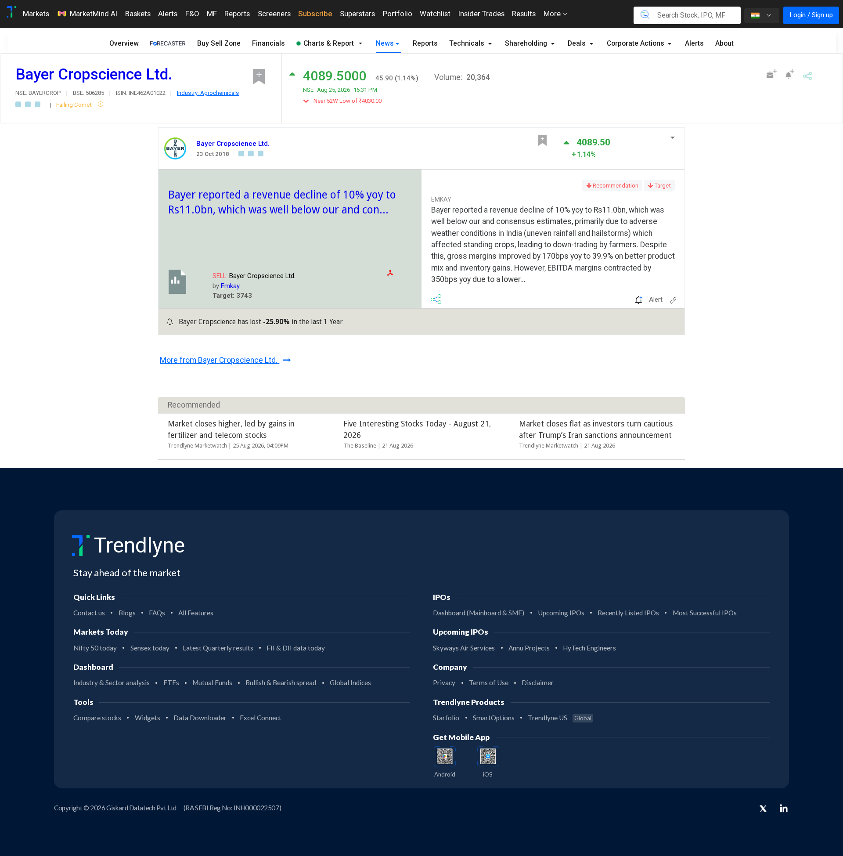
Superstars (357, 13)
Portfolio (397, 13)
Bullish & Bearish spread (280, 682)
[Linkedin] (783, 808)
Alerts (167, 13)
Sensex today (149, 648)
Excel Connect (260, 718)
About (724, 43)
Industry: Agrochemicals (208, 93)
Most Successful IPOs (705, 613)
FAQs (157, 613)
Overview (124, 43)
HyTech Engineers (589, 648)
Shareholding (527, 43)
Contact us (89, 613)
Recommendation (614, 185)
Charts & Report (328, 43)
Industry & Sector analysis (111, 682)
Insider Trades (481, 13)
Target (662, 185)
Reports (237, 13)
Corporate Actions (636, 43)
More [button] (553, 13)
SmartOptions (494, 718)
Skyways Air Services (464, 648)
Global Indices (350, 682)
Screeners (274, 13)
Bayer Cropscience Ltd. (233, 144)
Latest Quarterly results (218, 648)
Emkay (230, 286)
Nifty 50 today (95, 648)
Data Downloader (200, 718)
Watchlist (435, 13)
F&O (192, 13)
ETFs (171, 682)
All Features (195, 613)
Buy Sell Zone (219, 43)
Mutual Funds (212, 682)
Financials (268, 43)
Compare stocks (97, 718)
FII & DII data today (296, 648)
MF (212, 13)
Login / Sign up (811, 15)
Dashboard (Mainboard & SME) (478, 613)
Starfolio (446, 718)
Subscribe (315, 13)
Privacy (444, 682)
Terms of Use (488, 682)
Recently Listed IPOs (628, 613)
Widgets (147, 718)
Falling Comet (74, 104)
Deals (577, 43)
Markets (36, 13)
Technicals (467, 43)
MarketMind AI (93, 13)
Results (524, 13)
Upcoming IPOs (561, 613)
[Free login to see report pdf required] (402, 273)
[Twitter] (763, 809)
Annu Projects (529, 648)
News (385, 43)
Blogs (127, 613)
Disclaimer (538, 682)
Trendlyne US (559, 718)
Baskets (138, 13)
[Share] (807, 75)
